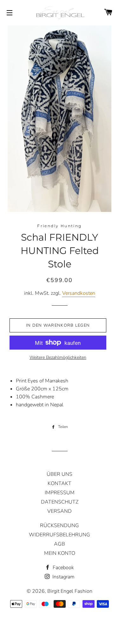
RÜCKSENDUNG (59, 525)
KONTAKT (59, 483)
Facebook (62, 567)
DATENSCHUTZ (59, 501)
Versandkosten (78, 293)
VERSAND (59, 511)
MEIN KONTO (59, 553)
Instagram (63, 576)
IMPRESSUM (60, 492)
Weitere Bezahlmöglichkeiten (58, 357)
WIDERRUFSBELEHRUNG (59, 534)
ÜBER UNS (59, 474)
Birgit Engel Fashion (69, 591)
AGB (59, 544)
